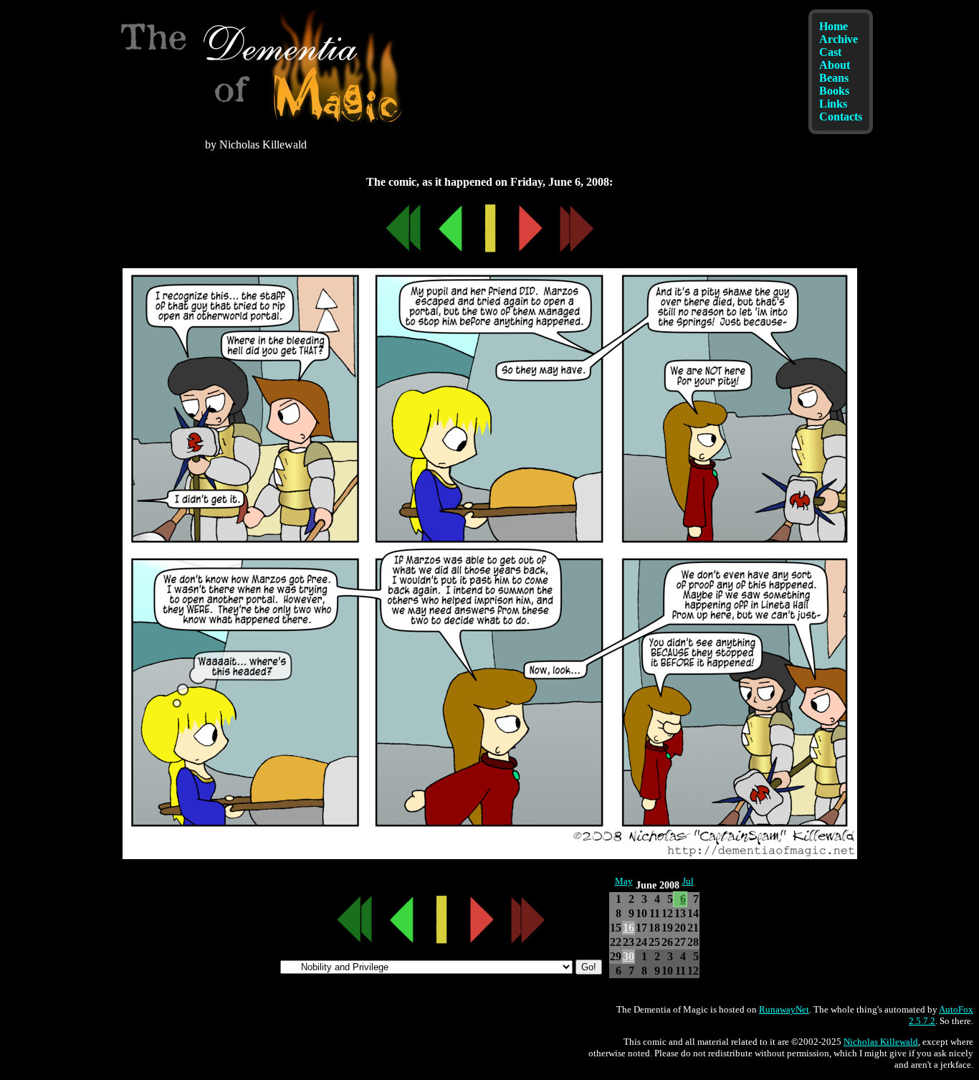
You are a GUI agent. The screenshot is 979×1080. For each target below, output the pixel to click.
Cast (830, 52)
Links (833, 104)
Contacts (840, 116)
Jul (688, 881)
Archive (838, 39)
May (624, 881)
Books (834, 91)
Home (833, 26)
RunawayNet (784, 1009)
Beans (834, 78)
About (834, 65)
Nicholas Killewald (881, 1041)
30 (628, 956)
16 (628, 928)
